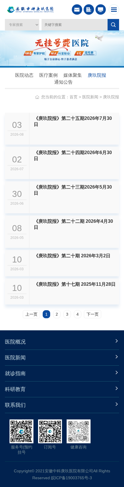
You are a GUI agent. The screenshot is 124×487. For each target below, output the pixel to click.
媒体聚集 (72, 75)
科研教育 (15, 389)
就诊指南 (15, 373)
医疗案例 (48, 75)
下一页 (93, 314)
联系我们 (15, 405)
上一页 (31, 314)
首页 (73, 97)
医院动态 (24, 75)
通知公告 (63, 82)
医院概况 (15, 342)
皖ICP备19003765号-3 (71, 478)
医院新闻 (90, 97)
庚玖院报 (97, 75)
